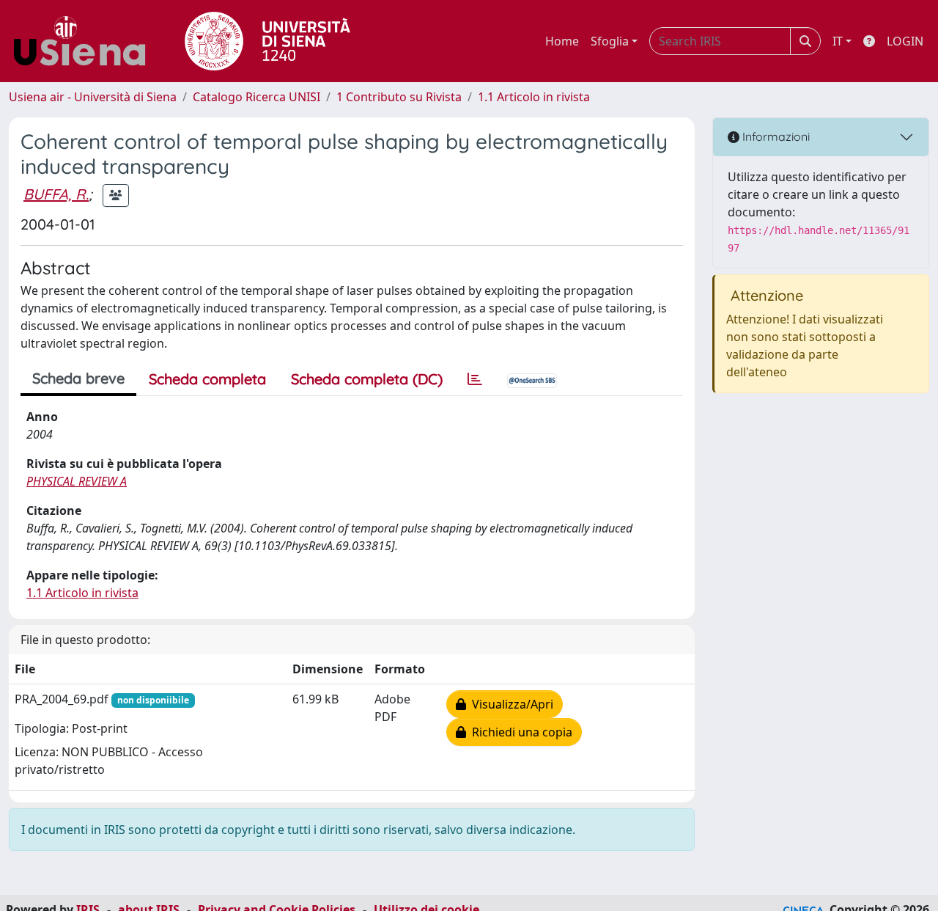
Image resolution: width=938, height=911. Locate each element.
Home (562, 41)
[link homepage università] (267, 41)
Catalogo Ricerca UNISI (256, 97)
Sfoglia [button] (610, 41)
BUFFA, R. (56, 194)
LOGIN (905, 41)
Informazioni (774, 136)
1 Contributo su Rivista (399, 97)
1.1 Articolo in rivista (534, 97)
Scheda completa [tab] (207, 379)
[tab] (475, 379)
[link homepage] (85, 41)
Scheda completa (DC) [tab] (367, 379)
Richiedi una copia (519, 732)
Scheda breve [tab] (78, 378)
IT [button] (837, 41)
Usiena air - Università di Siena (93, 97)
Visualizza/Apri (509, 704)
